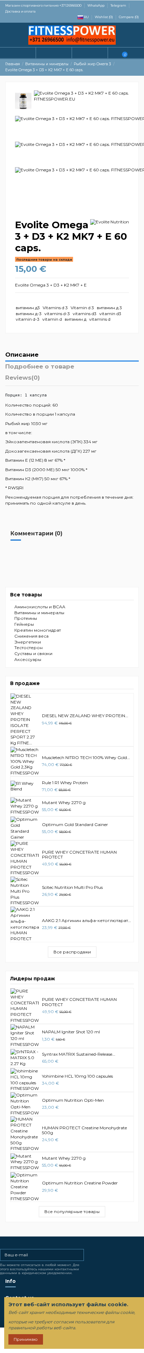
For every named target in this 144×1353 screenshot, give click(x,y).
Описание (21, 355)
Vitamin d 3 (82, 307)
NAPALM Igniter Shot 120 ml (71, 1031)
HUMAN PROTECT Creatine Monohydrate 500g (84, 1130)
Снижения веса (31, 636)
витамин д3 (28, 307)
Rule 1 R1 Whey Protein (65, 782)
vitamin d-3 (27, 319)
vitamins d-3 (57, 313)
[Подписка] (79, 1255)
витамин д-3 (29, 313)
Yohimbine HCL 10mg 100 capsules (77, 1076)
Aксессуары (27, 659)
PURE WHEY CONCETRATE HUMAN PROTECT (79, 854)
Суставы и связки (33, 653)
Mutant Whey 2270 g (64, 802)
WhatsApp (96, 5)
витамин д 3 (109, 307)
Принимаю (26, 1339)
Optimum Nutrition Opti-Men (73, 1100)
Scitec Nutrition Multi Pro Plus (72, 887)
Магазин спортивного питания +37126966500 (43, 5)
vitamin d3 (110, 313)
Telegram (118, 5)
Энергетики (27, 642)
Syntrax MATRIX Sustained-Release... (78, 1054)
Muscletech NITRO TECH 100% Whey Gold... (86, 757)
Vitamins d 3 (55, 307)
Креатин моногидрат (37, 630)
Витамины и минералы (39, 612)
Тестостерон (28, 647)
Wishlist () (104, 17)
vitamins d (99, 319)
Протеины (25, 618)
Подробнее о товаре (39, 367)
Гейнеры (24, 624)
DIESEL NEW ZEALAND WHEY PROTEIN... (85, 715)
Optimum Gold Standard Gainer (75, 824)
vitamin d (52, 319)
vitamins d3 (84, 313)
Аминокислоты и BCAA (39, 606)
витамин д (75, 319)
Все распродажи (72, 951)
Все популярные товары (72, 1211)
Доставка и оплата (20, 11)
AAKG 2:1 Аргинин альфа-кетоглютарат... (86, 920)
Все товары (26, 594)
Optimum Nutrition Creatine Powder (80, 1182)
